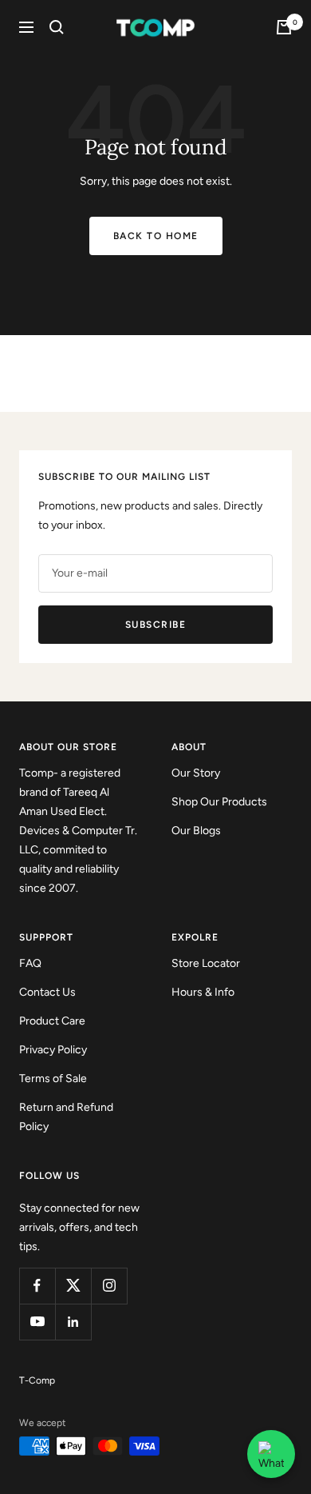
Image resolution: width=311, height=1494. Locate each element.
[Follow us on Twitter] (73, 1286)
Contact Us (47, 992)
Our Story (195, 773)
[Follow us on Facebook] (37, 1286)
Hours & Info (202, 992)
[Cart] (284, 27)
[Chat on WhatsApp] (271, 1454)
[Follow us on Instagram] (109, 1286)
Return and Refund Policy (66, 1117)
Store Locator (205, 963)
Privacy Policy (53, 1050)
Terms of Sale (53, 1078)
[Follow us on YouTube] (37, 1322)
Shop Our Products (219, 802)
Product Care (52, 1021)
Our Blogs (196, 830)
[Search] (56, 27)
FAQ (30, 963)
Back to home (156, 236)
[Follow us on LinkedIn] (73, 1322)
